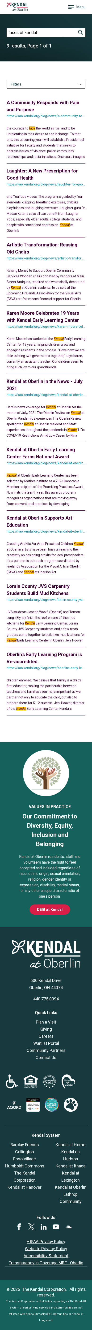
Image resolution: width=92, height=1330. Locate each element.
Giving (46, 1029)
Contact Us (46, 1057)
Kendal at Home (70, 1144)
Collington (24, 1151)
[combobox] (41, 32)
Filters (16, 84)
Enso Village (24, 1158)
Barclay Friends (24, 1144)
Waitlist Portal (46, 1043)
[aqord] (14, 1107)
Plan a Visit (46, 1022)
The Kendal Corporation (44, 1289)
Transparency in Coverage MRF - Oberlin (46, 1262)
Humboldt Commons (24, 1165)
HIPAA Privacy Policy (46, 1241)
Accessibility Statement (46, 1255)
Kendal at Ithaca (70, 1165)
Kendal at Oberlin (70, 1187)
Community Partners (46, 1050)
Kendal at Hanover (25, 1187)
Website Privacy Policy (46, 1248)
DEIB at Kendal (50, 909)
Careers (46, 1036)
